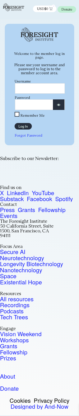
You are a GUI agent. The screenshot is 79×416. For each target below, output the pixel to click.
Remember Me (32, 115)
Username (23, 81)
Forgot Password (28, 135)
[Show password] (58, 104)
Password (22, 97)
